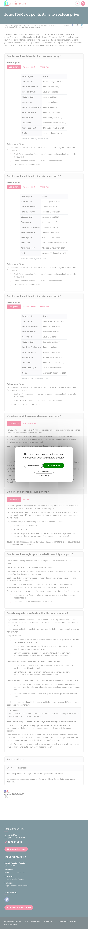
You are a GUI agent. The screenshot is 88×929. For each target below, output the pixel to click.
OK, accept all (53, 465)
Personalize (33, 465)
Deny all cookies (43, 471)
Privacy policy (44, 476)
